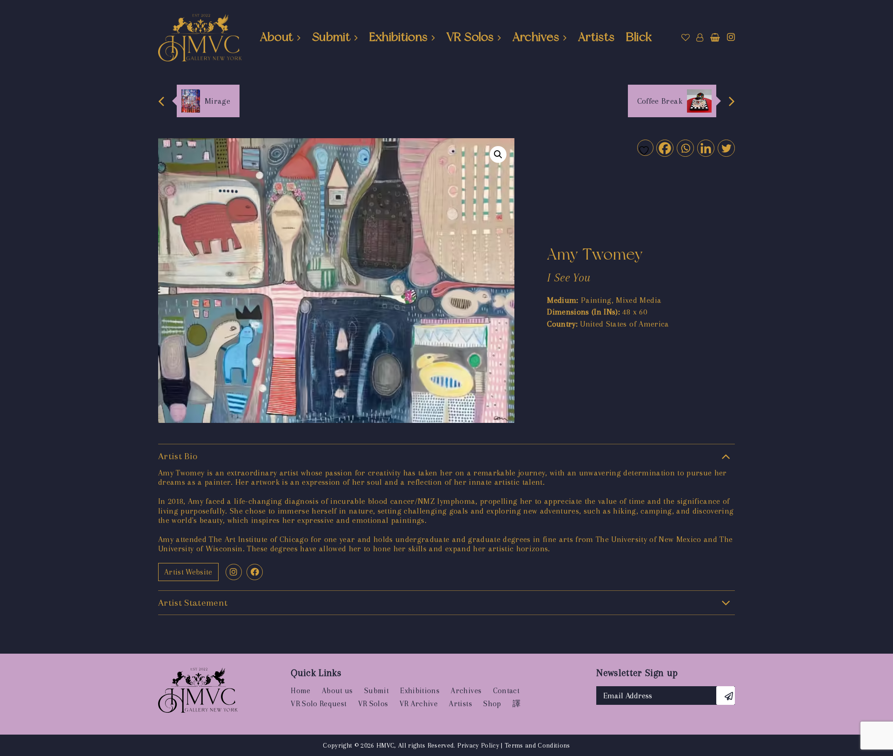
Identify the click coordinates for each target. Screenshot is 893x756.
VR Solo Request (319, 703)
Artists (596, 36)
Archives (536, 36)
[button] (498, 154)
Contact (506, 690)
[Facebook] (664, 148)
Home (300, 690)
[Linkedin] (705, 148)
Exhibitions (398, 36)
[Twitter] (726, 148)
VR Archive (419, 703)
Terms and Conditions (537, 745)
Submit (331, 36)
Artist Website (188, 572)
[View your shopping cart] (715, 37)
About (276, 36)
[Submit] (725, 695)
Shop (492, 703)
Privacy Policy (478, 745)
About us (337, 690)
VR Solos (469, 36)
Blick (639, 36)
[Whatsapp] (685, 148)
